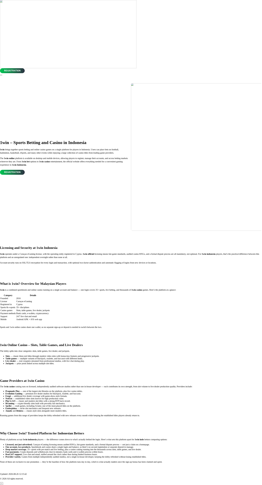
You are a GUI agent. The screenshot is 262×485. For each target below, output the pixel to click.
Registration (12, 70)
